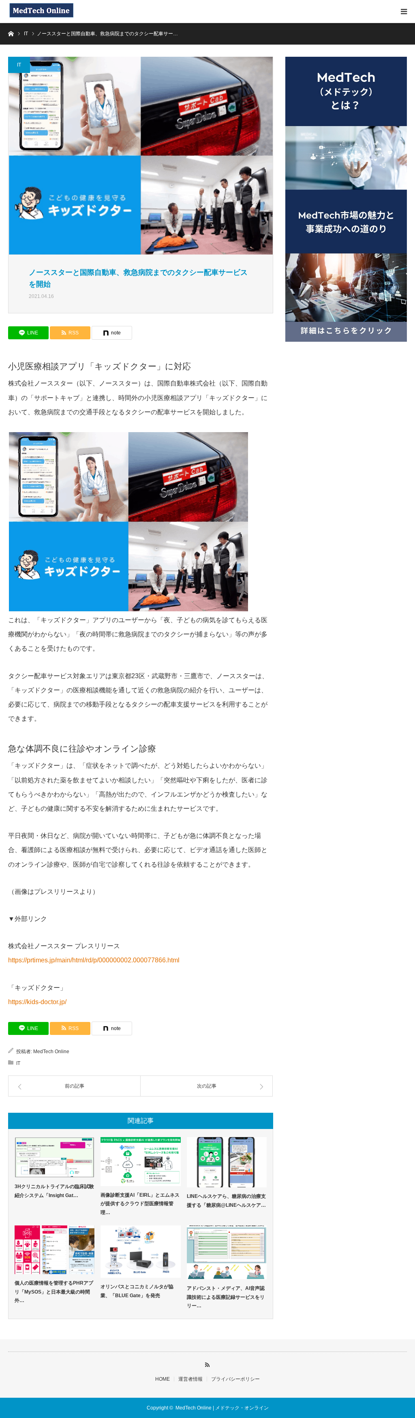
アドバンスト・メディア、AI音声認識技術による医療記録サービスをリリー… (226, 1297)
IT (19, 65)
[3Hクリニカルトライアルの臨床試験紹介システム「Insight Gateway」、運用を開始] (54, 1157)
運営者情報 (190, 1379)
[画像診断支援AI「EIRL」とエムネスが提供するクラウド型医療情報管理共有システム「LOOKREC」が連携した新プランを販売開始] (140, 1161)
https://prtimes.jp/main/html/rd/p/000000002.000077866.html (94, 960)
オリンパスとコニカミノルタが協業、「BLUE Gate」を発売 (137, 1291)
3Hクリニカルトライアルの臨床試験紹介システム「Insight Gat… (54, 1191)
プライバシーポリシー (235, 1379)
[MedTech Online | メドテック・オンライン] (41, 11)
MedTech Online (51, 1051)
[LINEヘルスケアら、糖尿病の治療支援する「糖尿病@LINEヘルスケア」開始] (227, 1162)
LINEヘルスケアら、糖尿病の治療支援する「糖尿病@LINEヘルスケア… (226, 1200)
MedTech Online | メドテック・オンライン (222, 1408)
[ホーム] (10, 33)
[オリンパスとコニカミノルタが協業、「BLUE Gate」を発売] (140, 1251)
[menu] (403, 11)
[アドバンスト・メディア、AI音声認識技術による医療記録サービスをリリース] (227, 1252)
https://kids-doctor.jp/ (37, 1001)
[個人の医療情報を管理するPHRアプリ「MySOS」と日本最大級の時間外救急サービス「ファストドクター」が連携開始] (54, 1249)
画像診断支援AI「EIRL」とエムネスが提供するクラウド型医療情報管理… (140, 1203)
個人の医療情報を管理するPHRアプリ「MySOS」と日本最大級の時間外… (54, 1291)
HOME (162, 1379)
